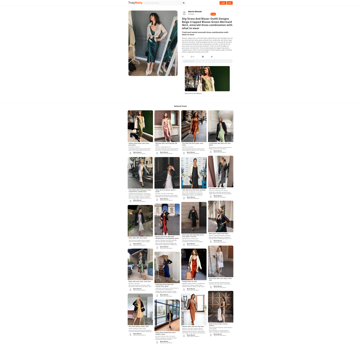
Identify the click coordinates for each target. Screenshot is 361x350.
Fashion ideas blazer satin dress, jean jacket (139, 144)
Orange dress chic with (189, 281)
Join (229, 3)
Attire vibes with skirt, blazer (138, 238)
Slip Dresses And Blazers (193, 93)
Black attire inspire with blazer (219, 233)
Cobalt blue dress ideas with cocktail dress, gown (164, 285)
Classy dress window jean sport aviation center (165, 333)
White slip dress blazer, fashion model (165, 190)
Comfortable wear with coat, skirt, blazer (220, 144)
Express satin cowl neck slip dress (193, 326)
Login (223, 3)
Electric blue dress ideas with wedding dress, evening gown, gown (167, 237)
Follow (213, 14)
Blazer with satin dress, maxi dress (140, 281)
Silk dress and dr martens (217, 188)
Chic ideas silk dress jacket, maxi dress (192, 144)
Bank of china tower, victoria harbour (218, 324)
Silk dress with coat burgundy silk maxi (166, 144)
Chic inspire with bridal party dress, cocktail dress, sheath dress (140, 190)
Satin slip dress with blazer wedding (193, 190)
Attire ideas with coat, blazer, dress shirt (220, 279)
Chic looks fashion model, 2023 (139, 326)
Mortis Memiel (195, 11)
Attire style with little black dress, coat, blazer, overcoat (193, 235)
